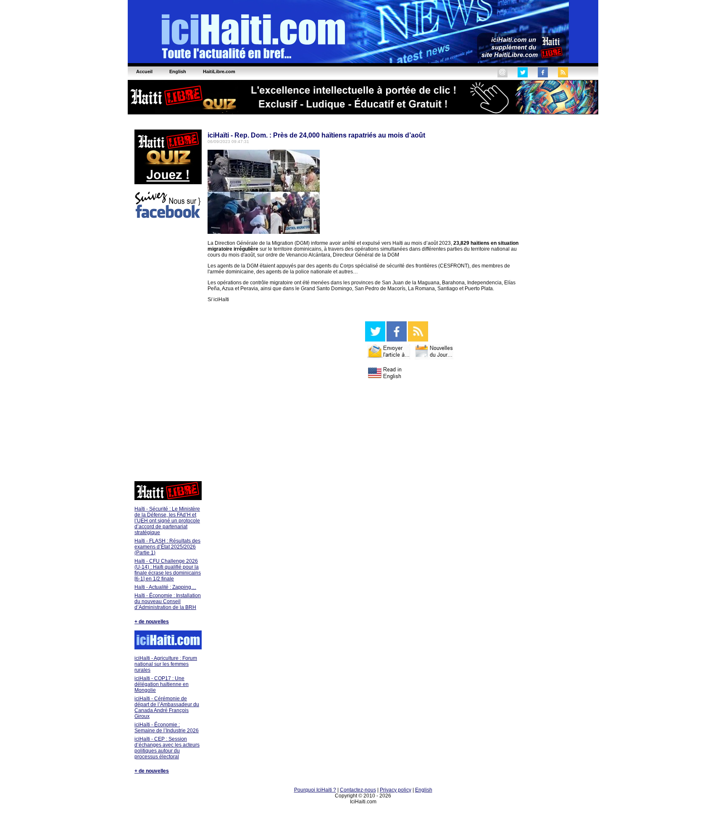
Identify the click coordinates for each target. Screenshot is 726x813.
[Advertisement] (167, 351)
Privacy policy (395, 790)
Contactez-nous (358, 790)
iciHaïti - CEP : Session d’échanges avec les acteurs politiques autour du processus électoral (167, 748)
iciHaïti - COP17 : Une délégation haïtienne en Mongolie (161, 684)
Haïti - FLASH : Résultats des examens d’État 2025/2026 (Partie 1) (167, 547)
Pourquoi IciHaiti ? (315, 790)
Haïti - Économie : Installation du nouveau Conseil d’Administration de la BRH (167, 601)
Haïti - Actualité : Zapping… (165, 587)
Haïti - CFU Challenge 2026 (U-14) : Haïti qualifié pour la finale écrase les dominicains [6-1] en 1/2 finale (167, 570)
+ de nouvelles (151, 622)
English (423, 790)
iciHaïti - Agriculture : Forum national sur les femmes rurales (165, 664)
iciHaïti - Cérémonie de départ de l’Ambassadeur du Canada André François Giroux (166, 707)
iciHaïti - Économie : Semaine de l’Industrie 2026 (166, 728)
